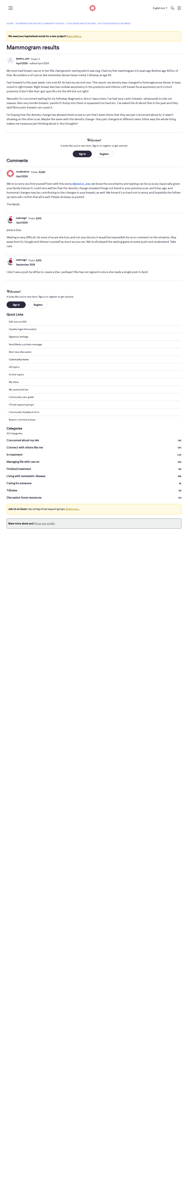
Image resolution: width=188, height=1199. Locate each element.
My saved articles (18, 389)
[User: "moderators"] (10, 173)
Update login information (23, 329)
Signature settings (18, 336)
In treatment (94, 454)
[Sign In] (179, 8)
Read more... (73, 509)
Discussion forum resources (94, 497)
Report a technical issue (22, 419)
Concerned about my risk (94, 440)
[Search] (172, 8)
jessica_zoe (22, 58)
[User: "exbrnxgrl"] (10, 219)
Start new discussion (20, 352)
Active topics (16, 374)
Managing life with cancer (94, 462)
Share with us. (74, 36)
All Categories (14, 433)
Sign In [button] (82, 154)
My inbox (14, 382)
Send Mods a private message (25, 344)
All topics (14, 367)
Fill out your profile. (44, 523)
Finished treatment (94, 469)
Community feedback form (24, 412)
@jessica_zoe (81, 184)
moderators (22, 171)
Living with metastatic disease (94, 476)
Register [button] (104, 154)
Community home (19, 359)
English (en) (159, 8)
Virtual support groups (21, 404)
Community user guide (21, 397)
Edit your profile (18, 321)
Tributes (94, 490)
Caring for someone (94, 483)
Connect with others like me (94, 447)
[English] (92, 8)
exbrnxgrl (21, 218)
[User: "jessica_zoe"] (10, 60)
